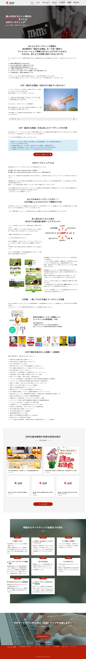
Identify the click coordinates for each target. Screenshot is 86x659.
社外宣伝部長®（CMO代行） (25, 646)
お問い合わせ (65, 646)
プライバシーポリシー (12, 647)
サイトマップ (74, 646)
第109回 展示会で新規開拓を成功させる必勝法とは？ (42, 493)
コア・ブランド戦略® (11, 646)
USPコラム (47, 646)
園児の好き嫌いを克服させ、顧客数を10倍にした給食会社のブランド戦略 (61, 470)
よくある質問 (56, 646)
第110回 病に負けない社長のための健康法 (17, 492)
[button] (43, 154)
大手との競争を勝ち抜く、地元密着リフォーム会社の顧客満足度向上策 (23, 470)
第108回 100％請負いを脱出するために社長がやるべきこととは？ (67, 493)
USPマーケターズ (38, 646)
